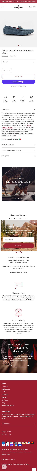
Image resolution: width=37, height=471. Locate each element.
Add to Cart (18, 76)
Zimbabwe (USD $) (7, 459)
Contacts (5, 400)
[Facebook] (2, 434)
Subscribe (18, 246)
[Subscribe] (28, 365)
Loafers (4, 392)
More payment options (18, 86)
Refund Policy (6, 454)
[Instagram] (10, 434)
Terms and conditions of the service (21, 452)
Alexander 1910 (10, 464)
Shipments (5, 452)
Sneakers (5, 394)
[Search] (30, 7)
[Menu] (3, 7)
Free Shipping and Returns (11, 150)
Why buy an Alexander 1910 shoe (12, 449)
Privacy (25, 449)
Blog (3, 403)
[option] (18, 184)
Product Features (8, 144)
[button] (15, 199)
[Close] (35, 222)
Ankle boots (6, 389)
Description (6, 109)
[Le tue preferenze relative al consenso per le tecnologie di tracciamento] (34, 469)
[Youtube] (6, 434)
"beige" (10, 127)
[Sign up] (34, 424)
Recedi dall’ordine (8, 405)
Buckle (4, 397)
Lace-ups (5, 386)
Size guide (5, 156)
